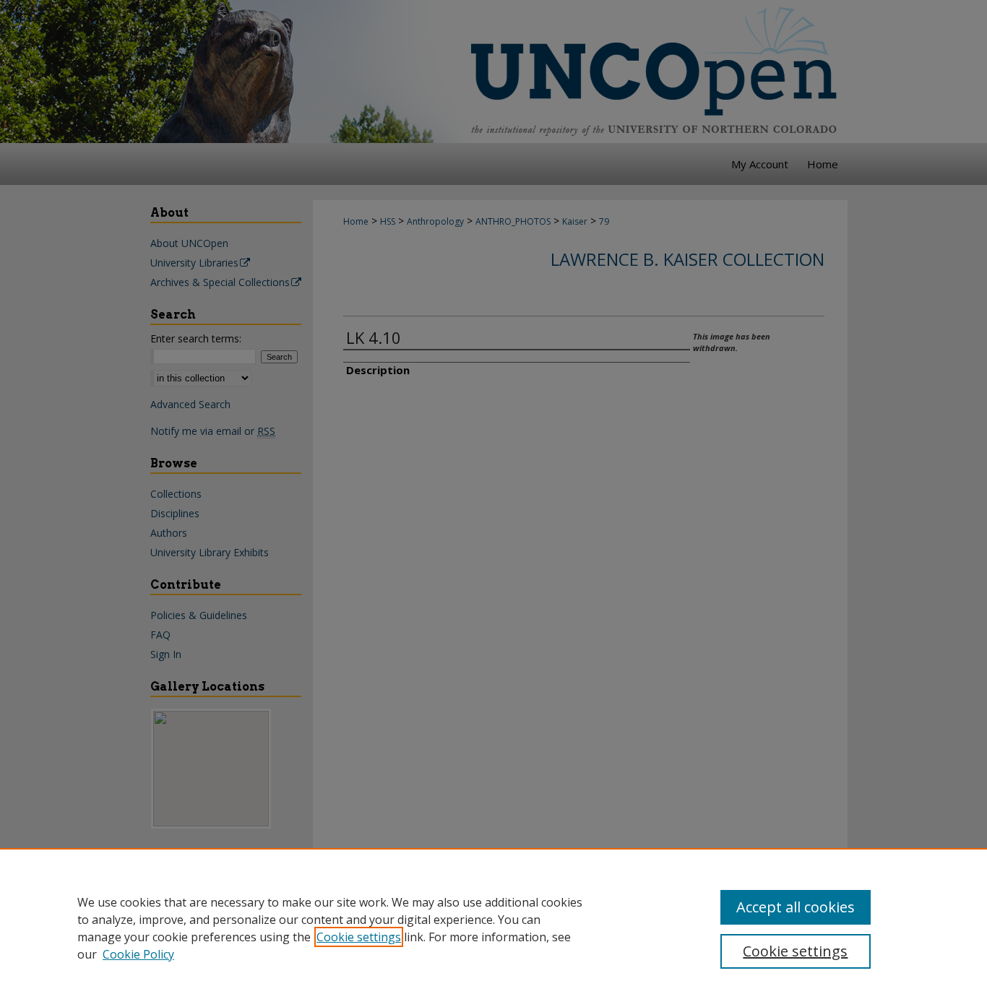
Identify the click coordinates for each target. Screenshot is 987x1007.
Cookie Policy (138, 954)
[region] (493, 927)
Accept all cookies (795, 907)
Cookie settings (358, 937)
